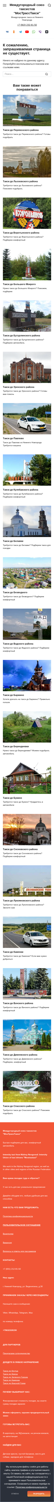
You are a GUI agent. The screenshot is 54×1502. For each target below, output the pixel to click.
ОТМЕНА (15, 1494)
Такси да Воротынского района (21, 233)
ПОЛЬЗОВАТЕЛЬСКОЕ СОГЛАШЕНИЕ (21, 1225)
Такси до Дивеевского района (20, 1055)
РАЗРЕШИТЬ (39, 1494)
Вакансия (7, 1242)
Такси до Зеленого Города (15, 1377)
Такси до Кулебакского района (20, 489)
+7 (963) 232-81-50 (27, 25)
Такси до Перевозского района (21, 130)
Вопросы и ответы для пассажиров (19, 1251)
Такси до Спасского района (19, 1106)
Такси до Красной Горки (14, 1383)
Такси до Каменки (13, 952)
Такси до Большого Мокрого (19, 284)
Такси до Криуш (10, 1374)
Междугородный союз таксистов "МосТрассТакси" (27, 9)
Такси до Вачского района (18, 1003)
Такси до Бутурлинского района (21, 335)
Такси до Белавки (13, 541)
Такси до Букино (12, 798)
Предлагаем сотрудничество (16, 1353)
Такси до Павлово (13, 438)
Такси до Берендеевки (16, 746)
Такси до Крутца (10, 1371)
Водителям (8, 1234)
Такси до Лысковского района (20, 181)
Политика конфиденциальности (31, 1487)
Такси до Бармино (13, 695)
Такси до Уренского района (18, 387)
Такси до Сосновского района (20, 849)
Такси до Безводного (15, 592)
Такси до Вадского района (18, 644)
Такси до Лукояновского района (21, 900)
